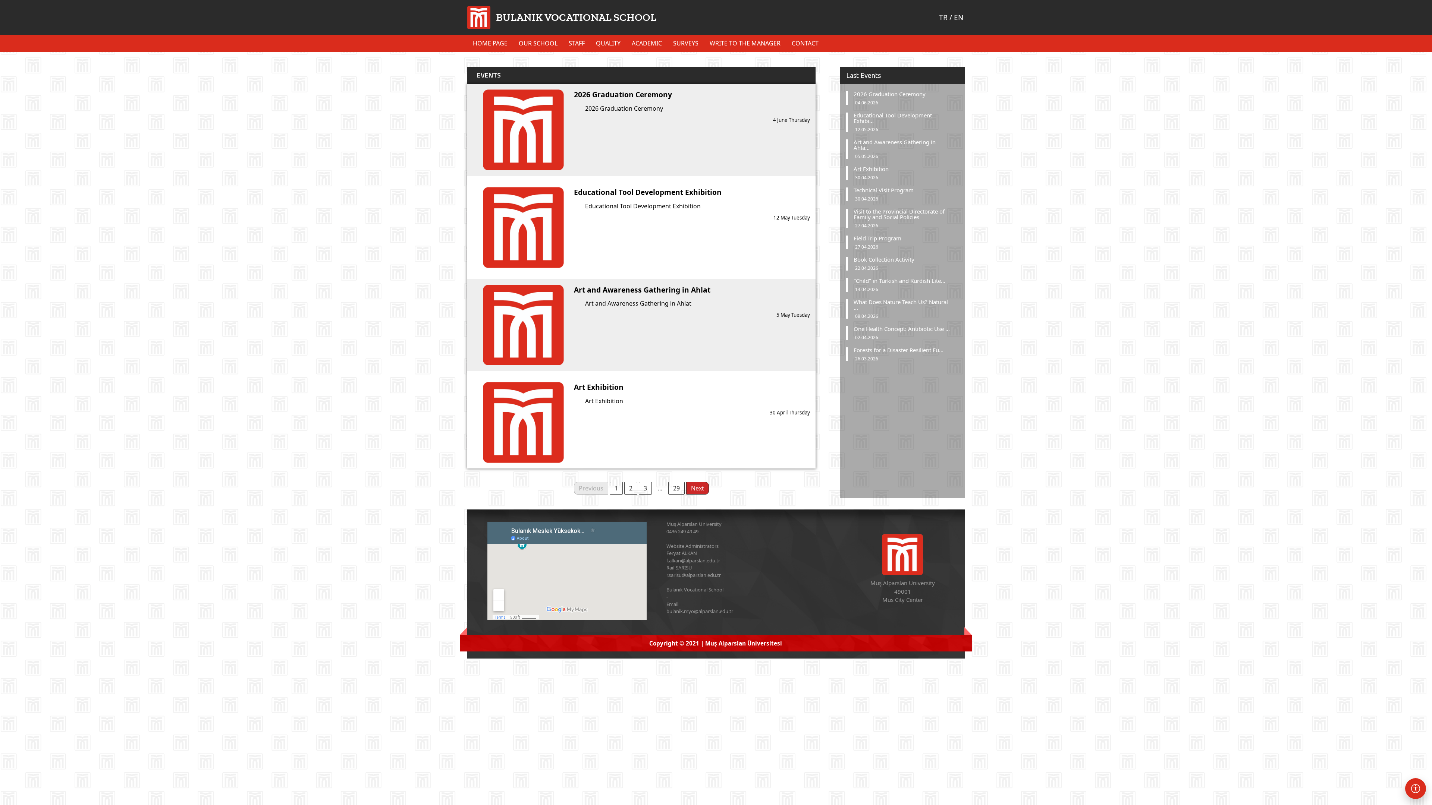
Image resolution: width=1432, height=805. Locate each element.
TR (943, 17)
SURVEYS (685, 43)
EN (958, 17)
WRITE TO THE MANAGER (745, 43)
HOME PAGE (490, 43)
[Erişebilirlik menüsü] (1415, 788)
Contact (805, 43)
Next (697, 488)
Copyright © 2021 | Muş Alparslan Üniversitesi (715, 643)
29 (676, 488)
